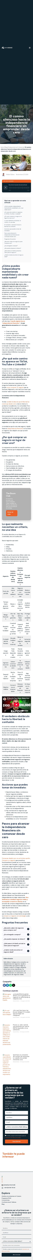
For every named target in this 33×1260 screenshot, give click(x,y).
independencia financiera (15, 428)
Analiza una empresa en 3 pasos (11, 1196)
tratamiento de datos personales (13, 1137)
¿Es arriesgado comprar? (11, 245)
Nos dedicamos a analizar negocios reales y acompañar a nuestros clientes (15, 899)
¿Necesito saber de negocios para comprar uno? (13, 242)
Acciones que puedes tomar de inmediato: (12, 229)
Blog (6, 147)
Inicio (2, 147)
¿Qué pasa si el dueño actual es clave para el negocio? (12, 251)
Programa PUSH (6, 1198)
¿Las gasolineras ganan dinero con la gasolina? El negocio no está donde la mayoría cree (21, 996)
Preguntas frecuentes (10, 239)
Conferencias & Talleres (9, 1202)
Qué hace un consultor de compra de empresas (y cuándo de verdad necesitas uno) (21, 1057)
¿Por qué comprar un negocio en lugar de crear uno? (13, 217)
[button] (30, 48)
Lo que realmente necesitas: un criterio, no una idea (12, 221)
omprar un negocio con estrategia (15, 916)
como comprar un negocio (15, 387)
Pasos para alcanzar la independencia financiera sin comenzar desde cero (11, 234)
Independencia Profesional (16, 147)
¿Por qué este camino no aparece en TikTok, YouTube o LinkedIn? (13, 213)
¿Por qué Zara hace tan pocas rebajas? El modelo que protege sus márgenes (21, 1012)
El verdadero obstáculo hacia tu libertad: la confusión (12, 225)
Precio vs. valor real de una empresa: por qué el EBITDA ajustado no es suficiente (21, 1027)
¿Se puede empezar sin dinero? (12, 248)
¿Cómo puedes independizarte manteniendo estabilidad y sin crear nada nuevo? (13, 208)
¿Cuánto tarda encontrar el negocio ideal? (13, 255)
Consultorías (6, 1200)
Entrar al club (10, 513)
